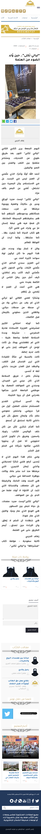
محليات (24, 18)
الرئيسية (34, 18)
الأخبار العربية (13, 18)
